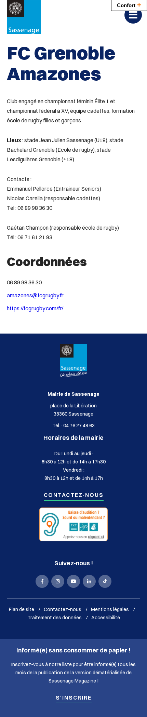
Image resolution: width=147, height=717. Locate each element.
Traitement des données (54, 617)
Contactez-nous (74, 495)
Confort (129, 5)
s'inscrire (74, 698)
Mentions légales (110, 609)
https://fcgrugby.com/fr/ (35, 308)
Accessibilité (105, 617)
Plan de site (21, 609)
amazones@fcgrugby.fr (35, 295)
